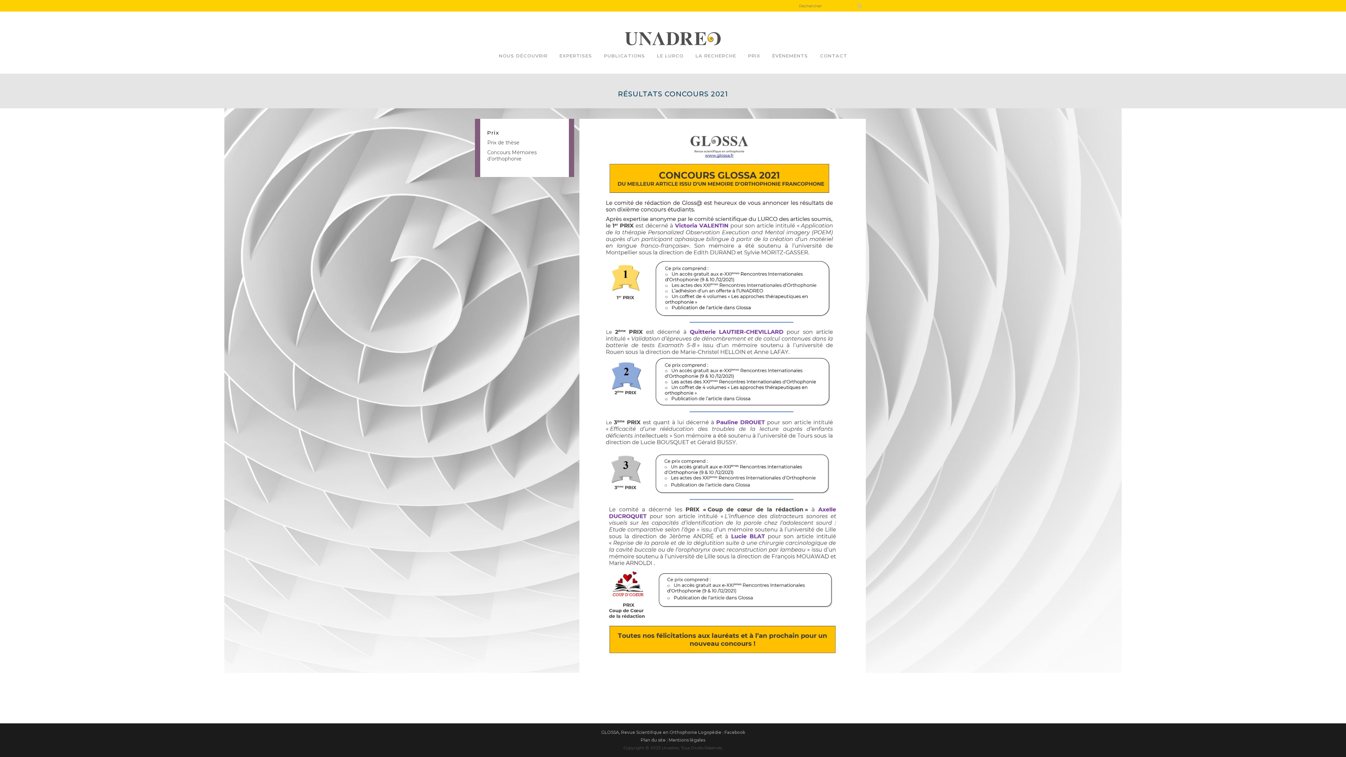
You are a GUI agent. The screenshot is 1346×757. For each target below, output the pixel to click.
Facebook (735, 732)
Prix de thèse (503, 142)
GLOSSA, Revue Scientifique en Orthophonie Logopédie (661, 732)
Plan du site (653, 740)
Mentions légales (687, 740)
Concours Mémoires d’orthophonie (512, 155)
